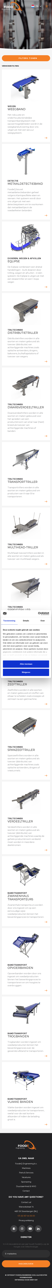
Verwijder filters (10, 66)
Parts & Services (26, 1173)
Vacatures (26, 1177)
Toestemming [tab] (9, 621)
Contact (26, 1191)
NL (37, 6)
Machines (26, 1168)
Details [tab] (26, 621)
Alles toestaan (26, 664)
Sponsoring (26, 1182)
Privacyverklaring (26, 1220)
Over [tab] (43, 621)
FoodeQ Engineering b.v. (26, 1164)
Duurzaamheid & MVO (26, 1186)
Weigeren (26, 672)
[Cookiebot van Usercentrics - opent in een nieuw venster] (38, 613)
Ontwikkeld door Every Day (26, 1280)
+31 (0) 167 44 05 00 (26, 1216)
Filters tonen (28, 58)
